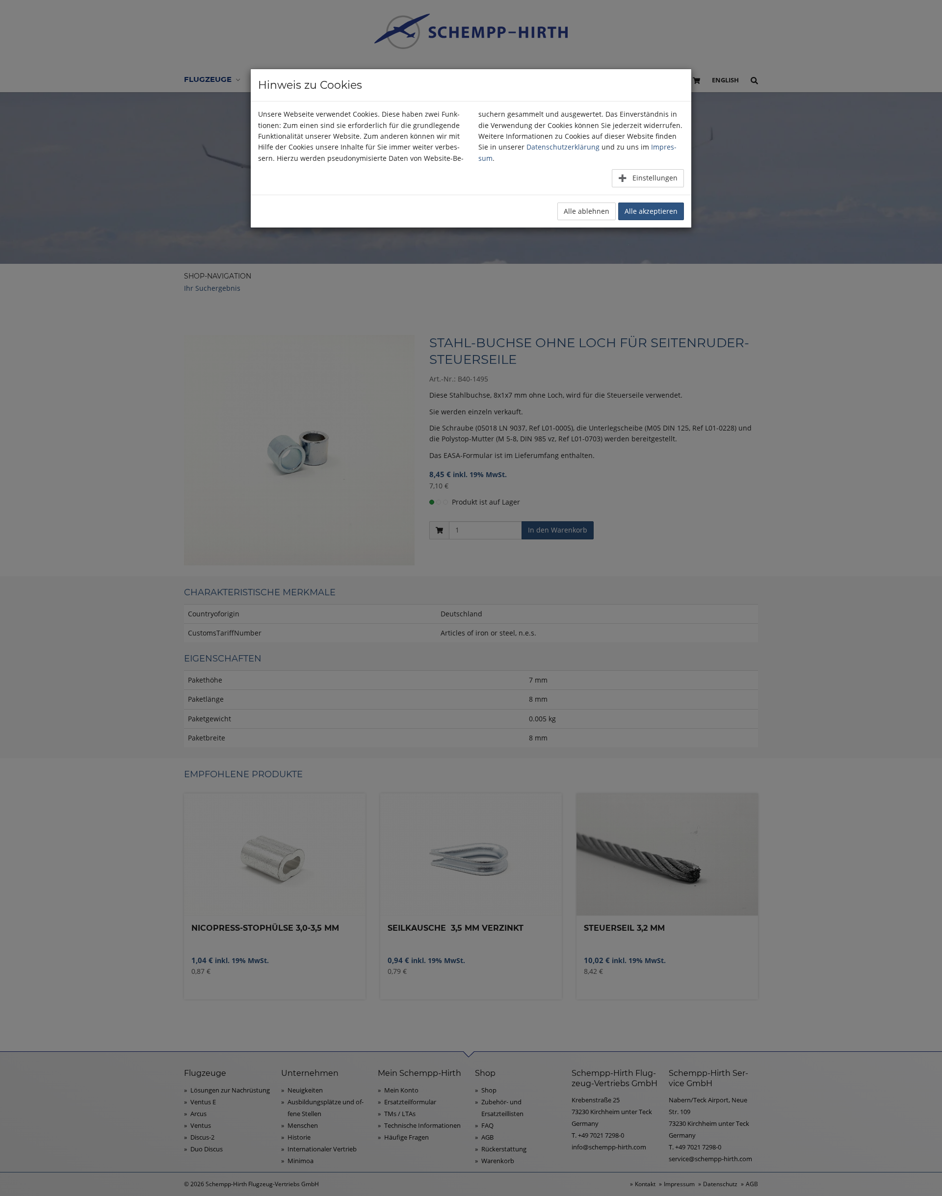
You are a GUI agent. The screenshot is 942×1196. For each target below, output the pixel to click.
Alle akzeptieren (651, 211)
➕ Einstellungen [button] (648, 177)
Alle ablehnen (586, 211)
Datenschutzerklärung (563, 147)
